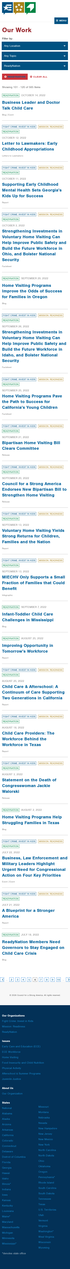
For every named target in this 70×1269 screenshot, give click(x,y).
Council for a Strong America (19, 8)
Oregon (42, 1171)
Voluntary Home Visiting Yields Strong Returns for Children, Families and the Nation (33, 536)
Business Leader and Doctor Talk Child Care (31, 105)
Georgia (6, 1167)
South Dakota (46, 1193)
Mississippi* (9, 1243)
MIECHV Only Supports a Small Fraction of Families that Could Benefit (33, 582)
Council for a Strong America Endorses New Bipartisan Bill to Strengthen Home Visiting (34, 489)
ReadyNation (16, 76)
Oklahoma (44, 1166)
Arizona (6, 1124)
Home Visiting (10, 1057)
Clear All (40, 76)
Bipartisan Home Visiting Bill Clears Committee (31, 445)
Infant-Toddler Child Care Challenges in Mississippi (28, 616)
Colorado (7, 1140)
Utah (41, 1215)
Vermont (43, 1220)
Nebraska (44, 1117)
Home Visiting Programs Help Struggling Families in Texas (32, 819)
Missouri (43, 1106)
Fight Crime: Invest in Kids (19, 126)
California (7, 1135)
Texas (41, 1204)
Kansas (6, 1200)
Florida (6, 1162)
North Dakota (46, 1155)
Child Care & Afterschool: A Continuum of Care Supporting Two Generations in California (33, 692)
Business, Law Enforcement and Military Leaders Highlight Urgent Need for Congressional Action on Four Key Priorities (34, 866)
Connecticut (9, 1146)
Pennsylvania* (46, 1177)
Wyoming (43, 1247)
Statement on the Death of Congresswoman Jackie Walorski (29, 785)
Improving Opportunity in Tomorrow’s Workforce (27, 648)
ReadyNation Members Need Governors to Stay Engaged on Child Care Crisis (33, 947)
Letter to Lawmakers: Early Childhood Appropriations (29, 146)
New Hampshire (47, 1128)
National (7, 1108)
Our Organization (12, 1093)
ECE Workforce (11, 1052)
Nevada (42, 1123)
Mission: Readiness (51, 126)
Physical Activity (11, 1068)
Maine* (6, 1216)
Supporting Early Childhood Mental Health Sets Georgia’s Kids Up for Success (32, 190)
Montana (43, 1112)
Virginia (42, 1226)
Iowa (4, 1195)
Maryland (7, 1222)
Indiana (6, 1189)
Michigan (7, 1232)
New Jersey (45, 1134)
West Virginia (46, 1237)
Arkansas (7, 1129)
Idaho (5, 1178)
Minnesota (8, 1238)
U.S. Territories (47, 1209)
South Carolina (47, 1188)
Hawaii (6, 1173)
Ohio (41, 1161)
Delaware (7, 1151)
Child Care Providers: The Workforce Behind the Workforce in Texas (28, 738)
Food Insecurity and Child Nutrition (23, 1062)
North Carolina (47, 1150)
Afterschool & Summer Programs (21, 1073)
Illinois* (6, 1184)
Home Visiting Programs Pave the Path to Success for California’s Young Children (32, 401)
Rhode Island (46, 1182)
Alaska (6, 1119)
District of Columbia (13, 1157)
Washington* (46, 1231)
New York (44, 1144)
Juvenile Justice (11, 1079)
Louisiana (8, 1211)
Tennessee (44, 1199)
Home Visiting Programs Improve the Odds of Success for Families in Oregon (32, 291)
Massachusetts (11, 1227)
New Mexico (45, 1139)
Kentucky (7, 1205)
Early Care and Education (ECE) (21, 1046)
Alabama (7, 1113)
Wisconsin (44, 1242)
